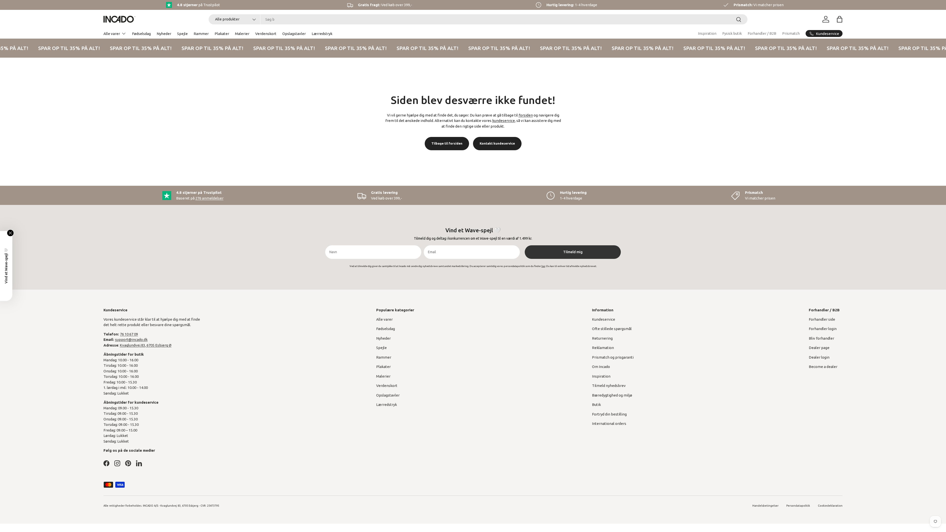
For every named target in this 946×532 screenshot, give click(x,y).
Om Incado (601, 367)
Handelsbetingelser (765, 505)
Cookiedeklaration (830, 505)
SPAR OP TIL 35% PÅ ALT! (66, 48)
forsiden (526, 115)
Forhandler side (822, 319)
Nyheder (164, 34)
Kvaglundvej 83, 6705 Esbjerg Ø (145, 345)
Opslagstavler (294, 34)
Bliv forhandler (821, 338)
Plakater (222, 34)
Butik (596, 404)
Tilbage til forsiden (446, 143)
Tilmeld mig (573, 252)
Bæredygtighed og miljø (612, 395)
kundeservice (503, 120)
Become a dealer (823, 367)
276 (209, 198)
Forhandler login (823, 329)
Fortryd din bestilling (609, 414)
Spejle (182, 34)
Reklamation (603, 348)
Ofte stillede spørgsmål (612, 329)
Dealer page (819, 348)
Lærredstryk (322, 34)
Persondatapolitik (798, 505)
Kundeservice (603, 319)
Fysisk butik (732, 33)
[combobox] (478, 19)
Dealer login (819, 357)
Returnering (602, 338)
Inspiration (707, 33)
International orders (609, 423)
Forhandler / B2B (762, 33)
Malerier (242, 34)
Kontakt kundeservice (497, 143)
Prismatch (791, 33)
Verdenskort (265, 34)
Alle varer (111, 34)
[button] (839, 19)
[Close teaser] (10, 233)
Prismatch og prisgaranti (613, 357)
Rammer (201, 34)
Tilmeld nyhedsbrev (609, 385)
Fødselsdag (141, 34)
